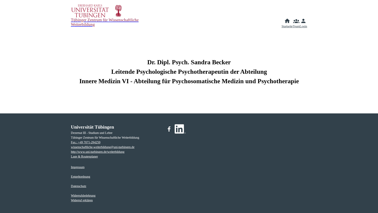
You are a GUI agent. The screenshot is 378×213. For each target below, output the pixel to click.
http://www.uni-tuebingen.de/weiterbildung (97, 151)
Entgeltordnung (80, 176)
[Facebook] (169, 129)
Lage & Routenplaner (84, 156)
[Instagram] (180, 129)
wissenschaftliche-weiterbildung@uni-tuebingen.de (102, 147)
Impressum (77, 167)
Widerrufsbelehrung (83, 195)
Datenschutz (78, 186)
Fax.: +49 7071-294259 (85, 142)
